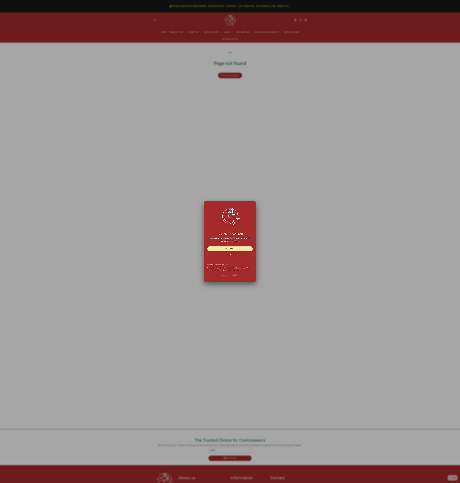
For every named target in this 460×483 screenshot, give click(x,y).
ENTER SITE (230, 249)
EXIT (230, 255)
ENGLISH (224, 275)
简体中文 (235, 275)
